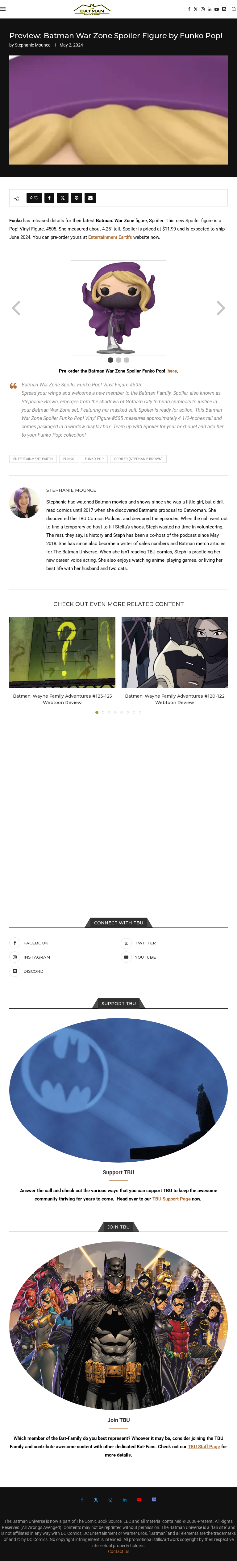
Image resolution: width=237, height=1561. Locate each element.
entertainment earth (33, 459)
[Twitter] (195, 9)
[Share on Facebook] (49, 198)
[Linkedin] (209, 9)
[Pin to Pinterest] (76, 198)
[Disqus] (118, 802)
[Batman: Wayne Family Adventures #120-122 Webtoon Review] (175, 652)
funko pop (94, 459)
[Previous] (16, 308)
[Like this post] (36, 198)
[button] (17, 665)
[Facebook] (189, 9)
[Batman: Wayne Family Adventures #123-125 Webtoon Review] (62, 652)
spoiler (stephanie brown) (138, 459)
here (172, 371)
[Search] (234, 9)
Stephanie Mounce (32, 45)
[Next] (220, 308)
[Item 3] (126, 360)
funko (68, 459)
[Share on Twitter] (63, 198)
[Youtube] (216, 9)
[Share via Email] (90, 198)
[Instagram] (203, 9)
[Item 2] (118, 360)
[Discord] (224, 9)
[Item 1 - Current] (110, 360)
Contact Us (118, 1551)
